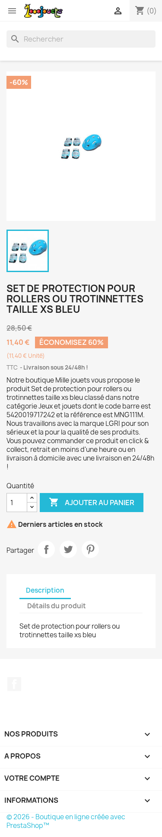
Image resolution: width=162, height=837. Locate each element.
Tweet (68, 549)
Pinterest (90, 549)
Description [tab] (45, 590)
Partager (46, 549)
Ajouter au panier (91, 502)
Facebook (14, 684)
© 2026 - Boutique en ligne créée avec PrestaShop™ (65, 821)
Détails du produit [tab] (56, 605)
